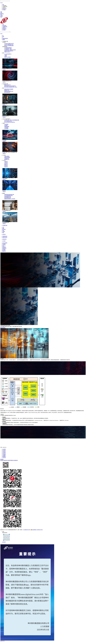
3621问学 (4, 451)
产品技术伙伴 (4, 236)
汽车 (1, 11)
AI (2, 35)
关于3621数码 (4, 242)
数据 (3, 36)
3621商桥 (4, 454)
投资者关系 (4, 28)
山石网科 (4, 455)
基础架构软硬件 (5, 38)
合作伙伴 (4, 27)
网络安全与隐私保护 (14, 460)
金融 (1, 12)
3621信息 (4, 450)
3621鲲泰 (4, 452)
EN (1, 2)
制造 (3, 232)
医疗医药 (2, 13)
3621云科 (4, 453)
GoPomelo (4, 457)
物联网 (3, 39)
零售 (1, 14)
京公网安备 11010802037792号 (37, 529)
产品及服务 (4, 25)
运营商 (1, 15)
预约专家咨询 (2, 327)
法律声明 (8, 460)
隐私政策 (5, 460)
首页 (3, 24)
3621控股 (4, 449)
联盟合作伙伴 (4, 237)
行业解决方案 (4, 26)
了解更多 (4, 105)
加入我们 (4, 250)
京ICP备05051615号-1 (27, 529)
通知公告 (4, 251)
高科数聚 (4, 456)
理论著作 (4, 243)
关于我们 (4, 29)
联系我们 (2, 459)
